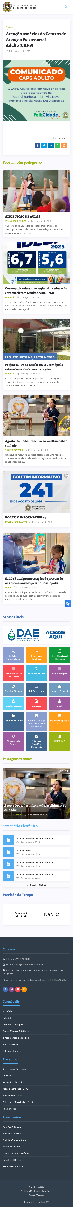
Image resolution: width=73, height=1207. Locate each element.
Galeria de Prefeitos (12, 1050)
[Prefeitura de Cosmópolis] (19, 7)
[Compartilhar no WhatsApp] (57, 145)
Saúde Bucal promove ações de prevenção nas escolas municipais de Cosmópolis (34, 580)
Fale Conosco (9, 1108)
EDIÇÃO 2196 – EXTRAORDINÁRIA (34, 862)
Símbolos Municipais (13, 1024)
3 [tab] (65, 770)
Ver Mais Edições (36, 885)
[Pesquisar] (66, 7)
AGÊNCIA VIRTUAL (12, 1126)
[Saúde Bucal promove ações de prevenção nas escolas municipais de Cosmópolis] (36, 553)
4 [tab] (67, 770)
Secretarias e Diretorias (14, 1068)
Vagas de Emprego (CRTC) (15, 1088)
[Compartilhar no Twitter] (44, 145)
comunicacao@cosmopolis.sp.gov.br (24, 964)
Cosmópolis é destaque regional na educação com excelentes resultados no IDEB (36, 290)
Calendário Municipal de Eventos (19, 1102)
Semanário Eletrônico (13, 1082)
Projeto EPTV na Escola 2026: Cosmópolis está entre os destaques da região (34, 366)
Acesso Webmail (36, 1195)
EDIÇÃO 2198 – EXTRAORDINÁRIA (34, 838)
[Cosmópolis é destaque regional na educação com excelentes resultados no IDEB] (36, 263)
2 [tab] (62, 770)
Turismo (7, 1017)
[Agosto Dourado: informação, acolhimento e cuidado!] (36, 415)
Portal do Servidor (12, 1133)
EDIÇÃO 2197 (23, 850)
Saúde (11, 28)
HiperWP (45, 1202)
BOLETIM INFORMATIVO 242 (26, 517)
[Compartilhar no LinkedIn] (51, 145)
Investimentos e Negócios (16, 1037)
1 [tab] (60, 770)
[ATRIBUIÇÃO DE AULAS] (36, 191)
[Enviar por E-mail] (64, 145)
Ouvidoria (8, 1075)
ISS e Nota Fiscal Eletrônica (16, 1153)
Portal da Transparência (14, 1140)
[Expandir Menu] (57, 7)
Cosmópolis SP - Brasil (36, 914)
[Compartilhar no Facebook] (37, 145)
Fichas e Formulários (13, 1166)
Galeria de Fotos (11, 1044)
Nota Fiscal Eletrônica (13, 1159)
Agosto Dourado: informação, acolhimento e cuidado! (36, 443)
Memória (7, 1011)
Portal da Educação (12, 1095)
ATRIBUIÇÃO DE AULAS (22, 216)
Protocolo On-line (11, 1146)
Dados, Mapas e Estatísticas (16, 1031)
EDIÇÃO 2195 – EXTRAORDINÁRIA (34, 874)
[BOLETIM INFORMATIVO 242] (36, 492)
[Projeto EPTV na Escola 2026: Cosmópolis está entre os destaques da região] (36, 339)
